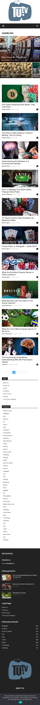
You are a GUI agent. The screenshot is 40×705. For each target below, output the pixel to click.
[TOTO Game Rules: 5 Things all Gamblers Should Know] (16, 73)
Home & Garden (8, 463)
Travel (5, 529)
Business (5, 419)
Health (5, 460)
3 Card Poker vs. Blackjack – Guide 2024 (19, 246)
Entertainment (7, 441)
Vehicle (5, 531)
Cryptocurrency (7, 435)
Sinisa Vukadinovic (7, 194)
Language (6, 471)
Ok (20, 702)
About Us (6, 383)
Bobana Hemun (6, 166)
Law (4, 474)
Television (6, 520)
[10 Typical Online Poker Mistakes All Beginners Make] (20, 207)
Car (4, 422)
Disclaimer (6, 391)
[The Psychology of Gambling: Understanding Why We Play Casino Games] (20, 346)
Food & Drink (7, 452)
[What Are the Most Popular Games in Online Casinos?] (20, 261)
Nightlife (5, 490)
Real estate (6, 501)
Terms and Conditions (9, 399)
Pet (4, 493)
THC (4, 523)
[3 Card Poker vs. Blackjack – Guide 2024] (20, 235)
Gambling (6, 455)
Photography (7, 496)
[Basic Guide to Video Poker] (20, 49)
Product (5, 498)
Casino (5, 424)
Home (3, 30)
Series (5, 507)
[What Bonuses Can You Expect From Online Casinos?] (20, 289)
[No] (38, 699)
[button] (3, 25)
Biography (6, 413)
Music (5, 487)
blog (4, 416)
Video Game (6, 534)
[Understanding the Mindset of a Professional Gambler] (20, 150)
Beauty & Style (7, 411)
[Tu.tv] (20, 11)
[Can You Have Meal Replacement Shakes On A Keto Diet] (6, 577)
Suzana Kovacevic (7, 305)
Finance (5, 449)
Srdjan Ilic (5, 364)
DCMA (5, 388)
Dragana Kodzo (6, 109)
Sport (4, 515)
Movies (5, 485)
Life (4, 477)
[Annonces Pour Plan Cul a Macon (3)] (6, 586)
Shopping (6, 509)
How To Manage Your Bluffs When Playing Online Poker (16, 190)
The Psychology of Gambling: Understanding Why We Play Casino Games (17, 359)
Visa (4, 537)
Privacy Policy (7, 394)
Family (5, 444)
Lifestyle (5, 479)
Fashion (5, 446)
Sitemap (5, 396)
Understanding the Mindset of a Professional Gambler (15, 162)
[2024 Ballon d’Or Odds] (6, 595)
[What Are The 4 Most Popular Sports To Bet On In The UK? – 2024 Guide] (20, 318)
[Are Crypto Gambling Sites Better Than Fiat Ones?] (20, 93)
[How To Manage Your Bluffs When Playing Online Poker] (20, 178)
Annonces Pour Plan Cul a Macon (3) (23, 584)
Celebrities (6, 430)
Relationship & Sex (8, 504)
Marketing (6, 482)
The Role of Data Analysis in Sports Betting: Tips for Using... (17, 134)
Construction (7, 433)
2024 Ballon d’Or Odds (19, 593)
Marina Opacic (6, 60)
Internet (5, 468)
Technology (6, 518)
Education (6, 438)
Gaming (5, 457)
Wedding (5, 540)
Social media (7, 512)
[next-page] (25, 372)
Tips (4, 526)
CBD (4, 427)
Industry (5, 466)
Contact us (6, 385)
